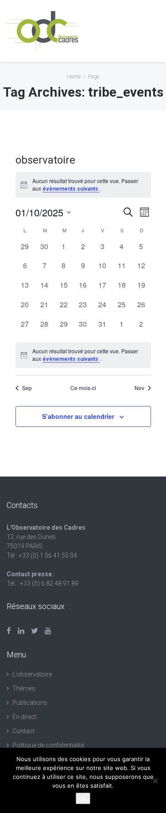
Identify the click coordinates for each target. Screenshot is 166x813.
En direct (24, 716)
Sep (27, 387)
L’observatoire (32, 674)
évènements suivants (71, 189)
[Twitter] (34, 631)
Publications (29, 702)
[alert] (83, 355)
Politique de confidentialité (48, 745)
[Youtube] (48, 631)
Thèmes (23, 688)
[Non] (155, 780)
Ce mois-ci (83, 387)
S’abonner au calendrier (78, 416)
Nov (139, 387)
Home (74, 77)
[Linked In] (21, 631)
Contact (23, 731)
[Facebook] (9, 631)
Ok (83, 798)
